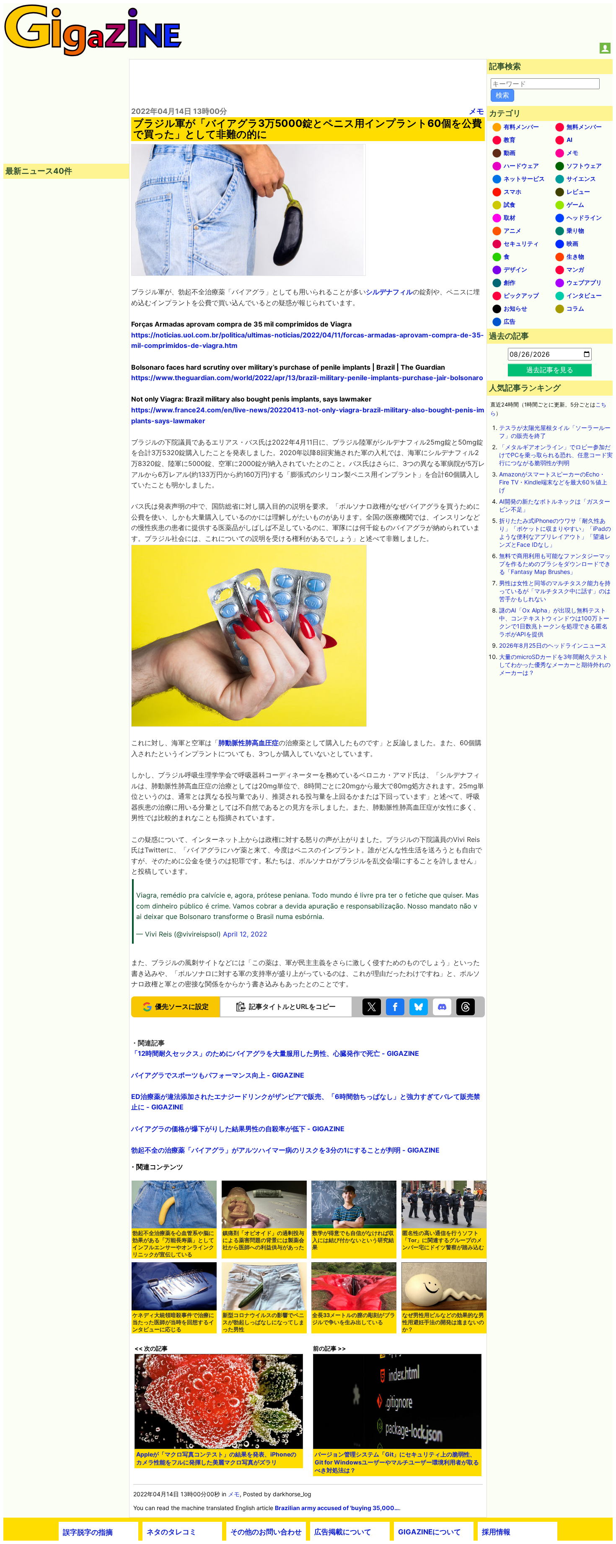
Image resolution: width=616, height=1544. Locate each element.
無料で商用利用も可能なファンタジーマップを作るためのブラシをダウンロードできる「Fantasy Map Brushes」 (555, 563)
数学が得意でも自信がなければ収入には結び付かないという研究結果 (353, 1240)
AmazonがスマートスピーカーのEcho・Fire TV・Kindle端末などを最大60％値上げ (553, 482)
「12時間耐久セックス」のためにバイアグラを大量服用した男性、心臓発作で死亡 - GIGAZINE (275, 1053)
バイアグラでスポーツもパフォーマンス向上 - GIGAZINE (217, 1075)
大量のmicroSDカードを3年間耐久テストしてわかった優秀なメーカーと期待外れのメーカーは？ (555, 664)
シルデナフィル (389, 292)
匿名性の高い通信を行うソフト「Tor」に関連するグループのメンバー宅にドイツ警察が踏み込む (443, 1240)
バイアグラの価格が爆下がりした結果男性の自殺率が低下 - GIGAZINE (237, 1129)
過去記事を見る (549, 369)
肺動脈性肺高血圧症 (248, 743)
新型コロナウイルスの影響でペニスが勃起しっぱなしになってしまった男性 (263, 1322)
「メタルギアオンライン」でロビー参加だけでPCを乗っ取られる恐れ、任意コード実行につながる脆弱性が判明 (556, 454)
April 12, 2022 (245, 934)
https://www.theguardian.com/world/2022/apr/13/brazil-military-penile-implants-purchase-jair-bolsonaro (307, 377)
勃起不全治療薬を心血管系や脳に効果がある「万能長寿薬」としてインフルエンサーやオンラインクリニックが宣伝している (173, 1244)
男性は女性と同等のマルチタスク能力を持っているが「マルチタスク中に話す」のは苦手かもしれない (555, 590)
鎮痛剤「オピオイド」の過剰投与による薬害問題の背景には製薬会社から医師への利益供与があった (263, 1240)
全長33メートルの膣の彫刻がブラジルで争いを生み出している (353, 1318)
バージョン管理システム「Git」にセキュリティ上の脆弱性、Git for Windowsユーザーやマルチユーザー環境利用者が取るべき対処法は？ (397, 1462)
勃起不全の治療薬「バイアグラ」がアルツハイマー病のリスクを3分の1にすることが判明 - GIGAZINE (285, 1150)
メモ (476, 111)
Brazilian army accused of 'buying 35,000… (337, 1507)
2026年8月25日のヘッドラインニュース (552, 645)
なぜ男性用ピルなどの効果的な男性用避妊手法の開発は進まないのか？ (443, 1322)
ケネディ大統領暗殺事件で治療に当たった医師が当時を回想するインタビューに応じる (173, 1322)
